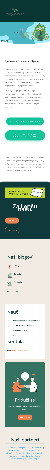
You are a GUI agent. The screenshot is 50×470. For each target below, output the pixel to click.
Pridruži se (25, 418)
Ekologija (12, 221)
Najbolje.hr (11, 447)
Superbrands (14, 450)
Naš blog (12, 230)
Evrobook (20, 453)
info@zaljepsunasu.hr (20, 350)
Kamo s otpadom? (20, 330)
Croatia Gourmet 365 (31, 450)
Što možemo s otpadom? (23, 326)
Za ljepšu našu (24, 447)
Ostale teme (12, 291)
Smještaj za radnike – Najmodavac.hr (26, 454)
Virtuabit (10, 453)
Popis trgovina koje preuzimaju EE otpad (25, 135)
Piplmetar (30, 453)
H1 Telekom (37, 447)
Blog (15, 335)
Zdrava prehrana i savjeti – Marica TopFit (26, 457)
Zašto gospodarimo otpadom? (26, 321)
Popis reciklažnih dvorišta (25, 121)
